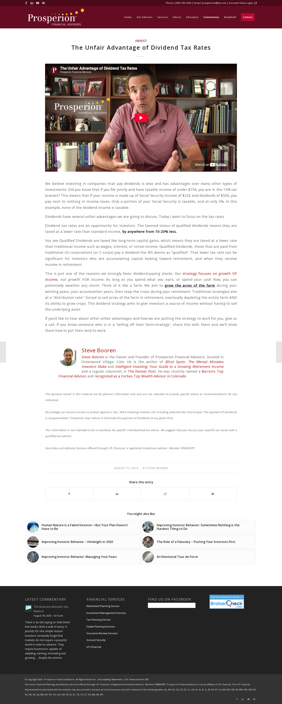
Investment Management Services (106, 613)
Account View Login (241, 3)
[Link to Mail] (43, 3)
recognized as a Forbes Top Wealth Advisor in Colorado (139, 376)
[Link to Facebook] (26, 3)
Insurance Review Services (102, 633)
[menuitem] (128, 17)
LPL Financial (94, 647)
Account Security (96, 640)
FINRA (158, 684)
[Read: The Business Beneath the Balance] (28, 608)
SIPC (163, 684)
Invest (141, 41)
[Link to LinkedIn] (32, 3)
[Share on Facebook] (69, 494)
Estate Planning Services (101, 626)
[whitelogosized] (56, 17)
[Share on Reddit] (165, 494)
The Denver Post (142, 371)
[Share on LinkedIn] (117, 494)
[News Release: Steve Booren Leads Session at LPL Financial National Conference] (279, 352)
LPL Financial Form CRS (136, 679)
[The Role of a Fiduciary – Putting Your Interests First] (3, 352)
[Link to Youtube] (37, 3)
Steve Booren (93, 357)
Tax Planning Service (99, 619)
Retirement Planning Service (103, 606)
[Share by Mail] (213, 494)
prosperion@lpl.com (214, 3)
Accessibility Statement (110, 679)
